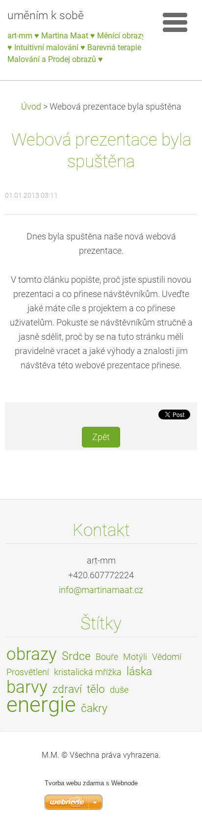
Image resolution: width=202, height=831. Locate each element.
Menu (175, 22)
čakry (94, 708)
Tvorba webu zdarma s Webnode (91, 783)
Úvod (31, 107)
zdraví (67, 689)
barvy (27, 687)
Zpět (101, 437)
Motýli (135, 657)
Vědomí (166, 657)
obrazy (31, 654)
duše (119, 690)
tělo (96, 689)
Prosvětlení (27, 672)
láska (139, 671)
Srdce (76, 656)
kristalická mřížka (88, 672)
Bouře (107, 657)
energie (41, 704)
